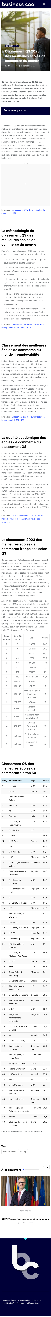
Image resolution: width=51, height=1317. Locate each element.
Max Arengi (12, 66)
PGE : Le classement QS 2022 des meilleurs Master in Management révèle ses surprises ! (22, 518)
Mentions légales (9, 1300)
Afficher (22, 110)
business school (9, 1152)
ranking (23, 1152)
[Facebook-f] (18, 1310)
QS (44, 1131)
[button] (44, 4)
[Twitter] (14, 1310)
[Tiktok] (28, 1310)
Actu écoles (25, 1211)
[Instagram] (32, 1310)
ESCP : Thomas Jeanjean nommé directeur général (25, 1219)
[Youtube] (23, 1310)
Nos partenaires (24, 1300)
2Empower (20, 1303)
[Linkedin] (37, 1310)
